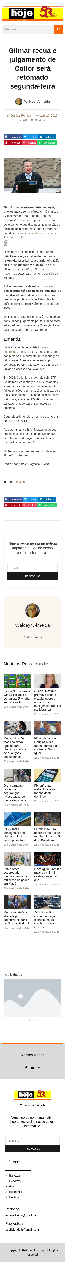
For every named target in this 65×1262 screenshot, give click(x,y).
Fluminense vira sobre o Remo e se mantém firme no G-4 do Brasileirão (47, 834)
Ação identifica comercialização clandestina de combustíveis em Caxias (45, 920)
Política (26, 115)
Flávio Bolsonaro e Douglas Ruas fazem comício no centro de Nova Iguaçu (46, 746)
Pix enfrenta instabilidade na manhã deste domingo (44, 791)
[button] (13, 136)
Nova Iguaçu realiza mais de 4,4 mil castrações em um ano (47, 874)
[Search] (58, 29)
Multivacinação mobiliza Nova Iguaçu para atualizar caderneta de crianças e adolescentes (16, 748)
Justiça (15, 115)
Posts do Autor (32, 637)
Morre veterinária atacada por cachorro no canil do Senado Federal (16, 918)
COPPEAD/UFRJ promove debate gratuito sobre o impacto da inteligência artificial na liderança (47, 700)
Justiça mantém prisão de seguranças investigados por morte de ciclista (15, 793)
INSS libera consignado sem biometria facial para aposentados (16, 834)
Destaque (21, 481)
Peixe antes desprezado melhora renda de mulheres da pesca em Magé (16, 876)
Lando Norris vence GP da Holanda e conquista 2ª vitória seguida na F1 (17, 697)
